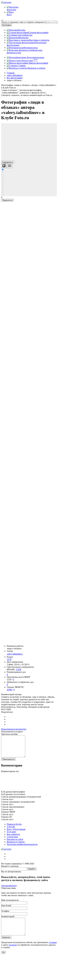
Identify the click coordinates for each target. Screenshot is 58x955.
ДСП (9, 659)
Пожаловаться (8, 759)
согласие (13, 945)
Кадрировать (7, 162)
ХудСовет (11, 832)
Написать (6, 937)
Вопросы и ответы (36, 68)
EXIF (18, 669)
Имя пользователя (9, 900)
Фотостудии (29, 60)
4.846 (9, 689)
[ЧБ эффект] (4, 166)
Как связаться (13, 834)
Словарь (21, 65)
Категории (6, 25)
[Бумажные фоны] (29, 789)
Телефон (5, 911)
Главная (10, 73)
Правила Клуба (14, 824)
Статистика (12, 837)
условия (53, 942)
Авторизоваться (8, 885)
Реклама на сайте (15, 839)
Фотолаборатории (35, 57)
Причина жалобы (9, 734)
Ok (3, 952)
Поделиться (7, 200)
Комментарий (7, 916)
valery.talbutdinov (15, 654)
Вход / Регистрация (16, 829)
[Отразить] (9, 166)
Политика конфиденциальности (22, 844)
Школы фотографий (38, 63)
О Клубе (11, 826)
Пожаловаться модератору (13, 729)
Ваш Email (6, 905)
